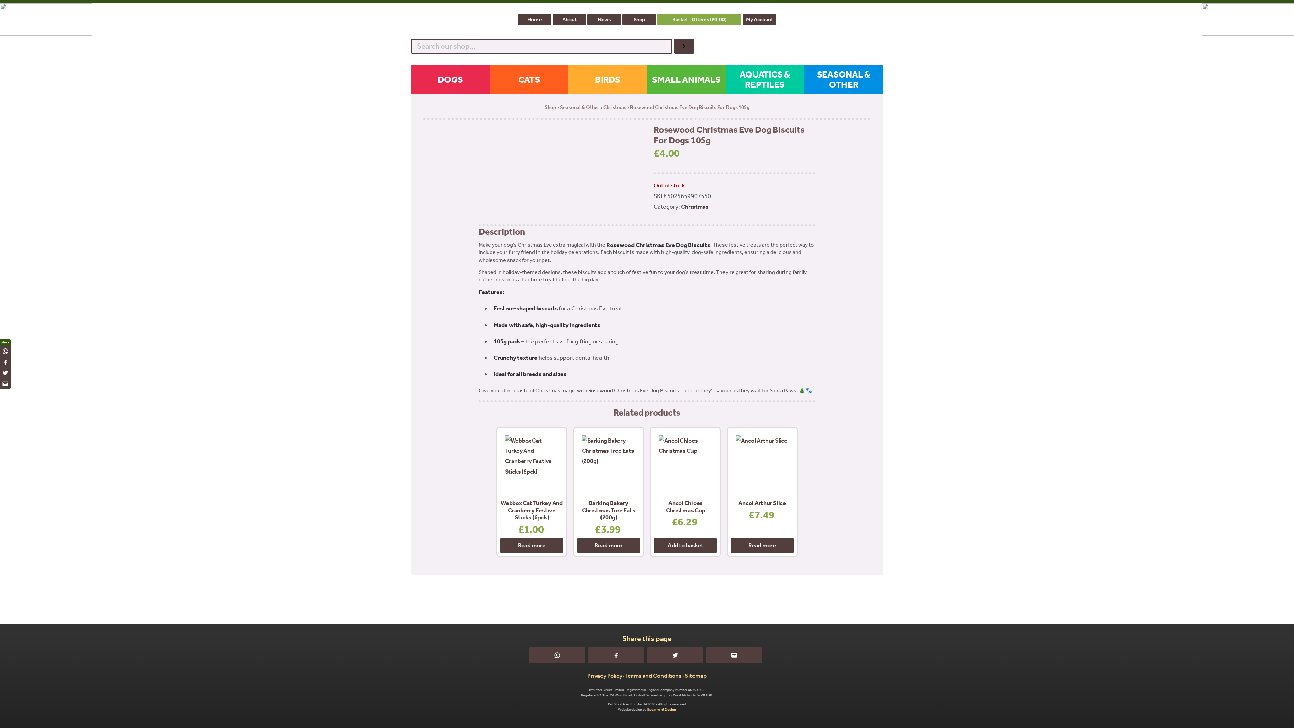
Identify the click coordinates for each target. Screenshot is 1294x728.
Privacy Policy (604, 675)
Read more (532, 545)
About (569, 19)
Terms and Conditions (653, 675)
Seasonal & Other (579, 107)
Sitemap (696, 675)
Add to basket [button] (685, 545)
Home (534, 19)
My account (759, 19)
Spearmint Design (661, 709)
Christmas (614, 107)
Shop (639, 19)
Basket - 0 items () (699, 19)
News (604, 19)
